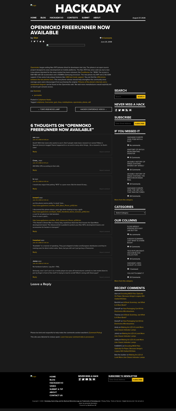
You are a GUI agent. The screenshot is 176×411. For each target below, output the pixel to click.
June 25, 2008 (106, 42)
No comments (134, 145)
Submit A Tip (56, 389)
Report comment (105, 152)
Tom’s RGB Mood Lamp (49, 109)
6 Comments (107, 38)
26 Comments (134, 170)
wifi (89, 102)
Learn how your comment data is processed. (77, 337)
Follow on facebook (116, 110)
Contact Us (56, 395)
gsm (55, 102)
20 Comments (134, 184)
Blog (43, 18)
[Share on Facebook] (32, 41)
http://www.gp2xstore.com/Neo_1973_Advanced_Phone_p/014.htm (57, 220)
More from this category (123, 200)
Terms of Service (116, 401)
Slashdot (37, 91)
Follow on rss (126, 110)
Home (34, 18)
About (97, 18)
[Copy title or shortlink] (43, 41)
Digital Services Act (128, 401)
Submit (86, 18)
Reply (35, 152)
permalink (38, 95)
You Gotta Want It (135, 273)
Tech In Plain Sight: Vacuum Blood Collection (135, 253)
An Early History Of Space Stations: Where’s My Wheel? (136, 164)
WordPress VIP (91, 405)
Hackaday (88, 8)
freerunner (49, 102)
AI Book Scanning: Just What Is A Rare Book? (135, 241)
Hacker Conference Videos (93, 109)
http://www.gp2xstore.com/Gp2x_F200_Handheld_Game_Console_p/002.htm (61, 212)
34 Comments (134, 259)
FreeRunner (85, 72)
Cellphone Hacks (44, 100)
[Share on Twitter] (35, 41)
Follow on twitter (119, 110)
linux (60, 102)
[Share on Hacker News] (37, 41)
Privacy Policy (106, 401)
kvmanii (36, 198)
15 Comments (134, 158)
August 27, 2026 (139, 18)
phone (84, 102)
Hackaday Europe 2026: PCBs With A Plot (135, 139)
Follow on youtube (123, 110)
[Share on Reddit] (40, 41)
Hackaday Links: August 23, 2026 (134, 264)
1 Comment (133, 269)
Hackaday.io (56, 18)
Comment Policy (95, 333)
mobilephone (67, 102)
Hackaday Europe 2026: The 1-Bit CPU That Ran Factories (135, 190)
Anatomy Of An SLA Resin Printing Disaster (135, 151)
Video (53, 386)
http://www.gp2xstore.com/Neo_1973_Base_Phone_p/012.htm (55, 206)
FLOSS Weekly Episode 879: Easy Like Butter (135, 228)
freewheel (36, 240)
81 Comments (134, 247)
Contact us (130, 110)
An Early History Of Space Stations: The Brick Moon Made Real (136, 177)
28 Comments (134, 196)
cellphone (40, 102)
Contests (72, 18)
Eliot (36, 38)
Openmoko (35, 67)
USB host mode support (74, 77)
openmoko (77, 102)
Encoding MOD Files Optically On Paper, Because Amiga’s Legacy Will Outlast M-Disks (129, 296)
